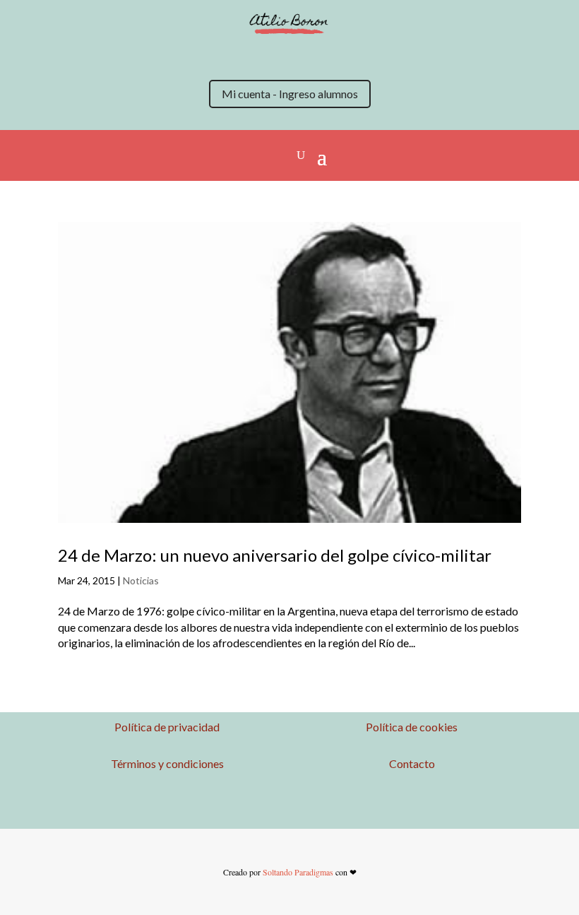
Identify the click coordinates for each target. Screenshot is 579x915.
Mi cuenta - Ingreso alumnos (290, 93)
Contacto (412, 763)
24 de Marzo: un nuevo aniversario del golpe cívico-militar (274, 555)
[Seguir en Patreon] (332, 56)
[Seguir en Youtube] (303, 56)
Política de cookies (412, 726)
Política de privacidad (167, 726)
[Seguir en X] (219, 56)
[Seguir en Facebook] (275, 56)
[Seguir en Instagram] (247, 56)
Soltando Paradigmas (298, 872)
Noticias (141, 580)
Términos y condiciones (167, 763)
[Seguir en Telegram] (360, 56)
